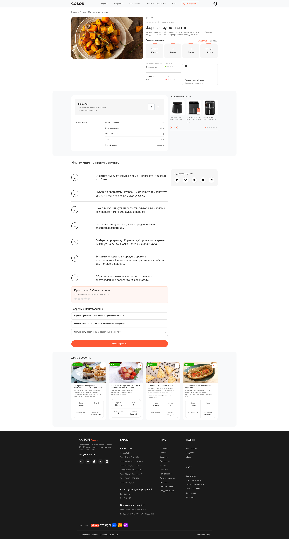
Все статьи (191, 476)
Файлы (163, 465)
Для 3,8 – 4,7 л (126, 498)
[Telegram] (81, 461)
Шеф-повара (134, 4)
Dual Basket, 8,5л (127, 482)
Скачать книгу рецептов (156, 4)
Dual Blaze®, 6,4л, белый (131, 465)
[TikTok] (94, 461)
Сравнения (191, 493)
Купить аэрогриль (190, 4)
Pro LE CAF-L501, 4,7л (129, 478)
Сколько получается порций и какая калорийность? (97, 332)
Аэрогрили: (126, 448)
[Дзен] (107, 461)
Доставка (164, 482)
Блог (174, 4)
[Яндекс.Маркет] (120, 525)
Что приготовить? (194, 480)
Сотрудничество (167, 478)
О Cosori (164, 448)
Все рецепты (191, 448)
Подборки (118, 4)
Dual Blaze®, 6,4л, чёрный (131, 461)
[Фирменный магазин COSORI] (101, 525)
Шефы (188, 457)
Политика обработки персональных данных (98, 535)
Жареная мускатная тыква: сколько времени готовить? (98, 316)
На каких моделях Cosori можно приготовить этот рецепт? (100, 324)
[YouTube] (88, 461)
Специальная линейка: (133, 505)
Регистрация (165, 474)
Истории (190, 497)
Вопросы (164, 457)
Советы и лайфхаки (195, 484)
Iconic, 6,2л (125, 453)
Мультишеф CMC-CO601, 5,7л (133, 509)
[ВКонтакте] (100, 461)
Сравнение (165, 461)
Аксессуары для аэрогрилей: (136, 489)
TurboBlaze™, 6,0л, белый (131, 474)
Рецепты (104, 4)
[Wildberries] (126, 525)
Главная (74, 12)
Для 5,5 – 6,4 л (126, 494)
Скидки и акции (167, 491)
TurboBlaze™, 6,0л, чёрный (131, 470)
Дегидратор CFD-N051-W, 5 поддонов (137, 514)
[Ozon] (114, 525)
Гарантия (164, 469)
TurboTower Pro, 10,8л (129, 457)
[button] (171, 127)
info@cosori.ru (87, 454)
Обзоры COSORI (193, 488)
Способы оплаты (167, 486)
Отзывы (163, 453)
